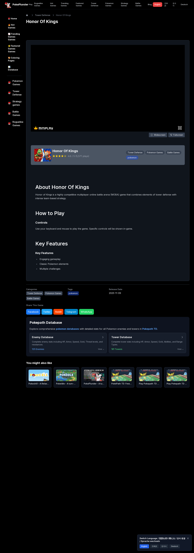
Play (31, 4)
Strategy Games (124, 4)
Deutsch (184, 4)
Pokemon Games (109, 4)
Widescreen (159, 135)
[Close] (187, 538)
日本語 (166, 4)
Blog (150, 4)
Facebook (33, 311)
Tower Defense (94, 4)
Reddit (58, 311)
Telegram (71, 311)
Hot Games (53, 4)
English (157, 4)
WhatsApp (86, 311)
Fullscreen (178, 135)
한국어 (174, 4)
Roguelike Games (38, 4)
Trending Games (64, 4)
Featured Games (80, 4)
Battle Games (138, 4)
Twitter (47, 311)
